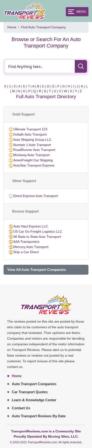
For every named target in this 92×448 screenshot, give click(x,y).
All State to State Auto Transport (37, 237)
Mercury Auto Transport (30, 247)
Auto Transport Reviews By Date (39, 416)
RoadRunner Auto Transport (34, 150)
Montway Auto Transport (31, 155)
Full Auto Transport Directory (46, 96)
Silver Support (24, 181)
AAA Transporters (26, 241)
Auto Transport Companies (34, 384)
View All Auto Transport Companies (36, 270)
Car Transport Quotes (30, 392)
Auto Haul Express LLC (30, 226)
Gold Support (23, 114)
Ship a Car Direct (26, 252)
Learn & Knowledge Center (34, 400)
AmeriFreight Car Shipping (33, 160)
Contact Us (21, 408)
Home (11, 27)
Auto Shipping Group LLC (32, 139)
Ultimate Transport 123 (30, 129)
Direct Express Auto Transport (35, 196)
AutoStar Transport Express (33, 165)
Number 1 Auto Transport (32, 145)
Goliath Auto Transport (30, 134)
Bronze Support (25, 211)
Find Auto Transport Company (43, 27)
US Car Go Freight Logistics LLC (37, 231)
